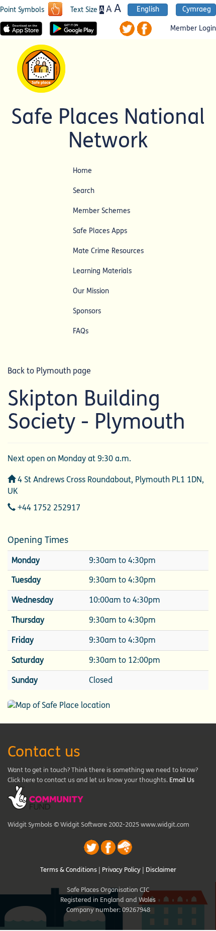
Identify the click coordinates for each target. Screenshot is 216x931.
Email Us (181, 780)
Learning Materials (102, 271)
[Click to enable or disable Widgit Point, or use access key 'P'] (55, 10)
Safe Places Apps (100, 231)
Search (83, 191)
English (148, 10)
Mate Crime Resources (108, 251)
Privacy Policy (121, 870)
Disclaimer (161, 870)
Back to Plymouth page (49, 371)
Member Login (193, 29)
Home (82, 170)
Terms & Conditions (68, 870)
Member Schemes (101, 211)
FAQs (80, 331)
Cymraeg (196, 10)
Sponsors (87, 311)
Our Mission (91, 291)
